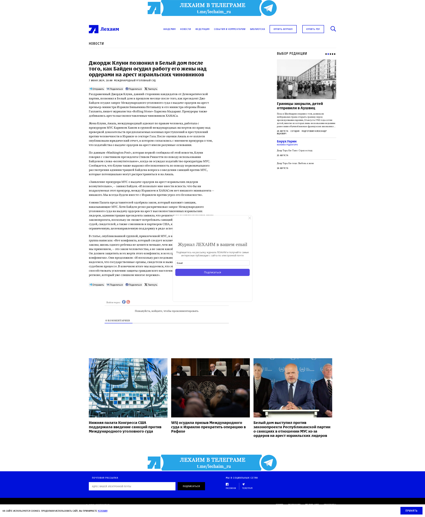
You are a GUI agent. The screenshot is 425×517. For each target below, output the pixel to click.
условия (102, 510)
